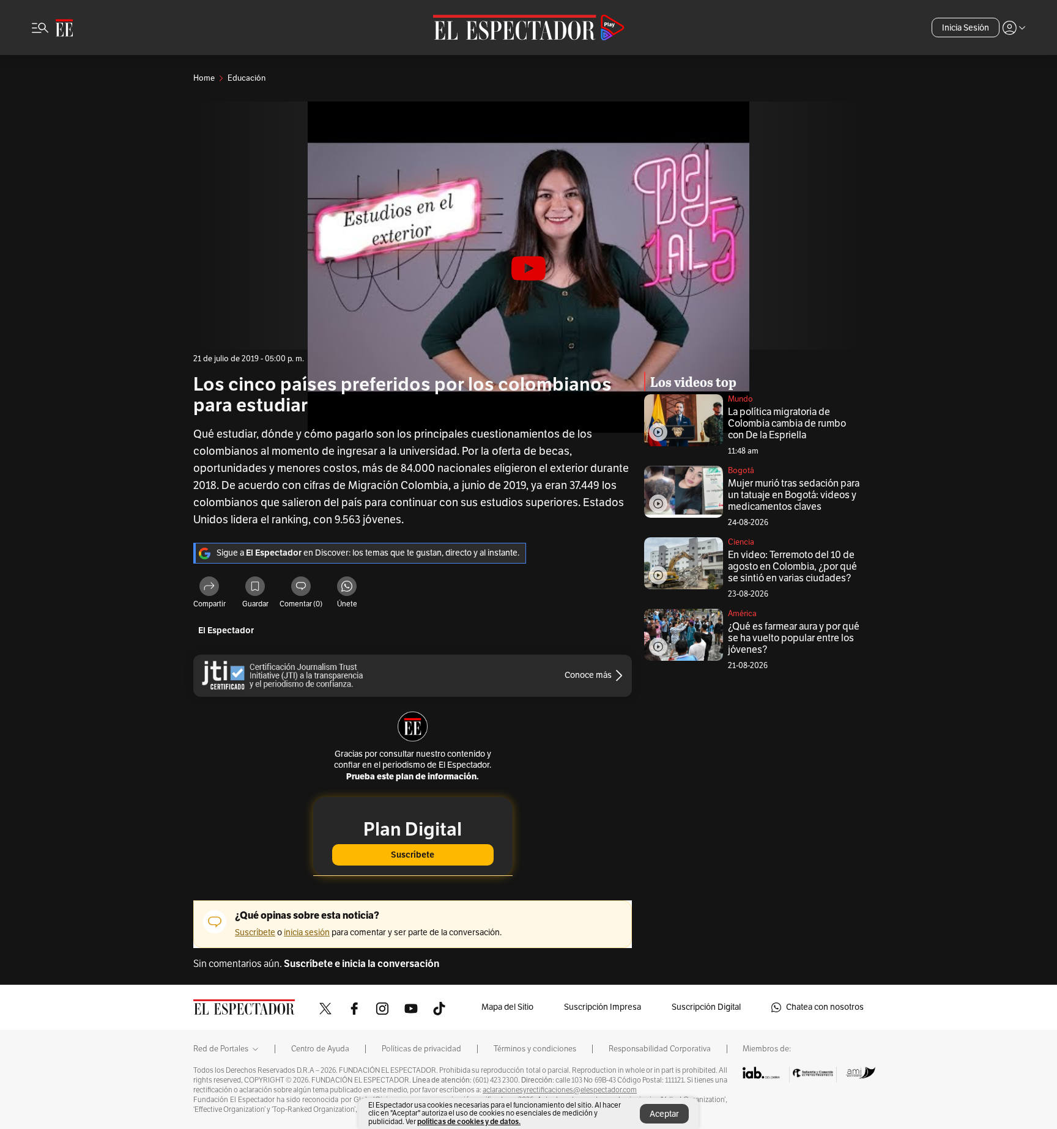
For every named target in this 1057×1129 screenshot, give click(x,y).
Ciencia (741, 542)
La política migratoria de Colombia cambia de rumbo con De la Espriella (787, 423)
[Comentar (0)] (301, 588)
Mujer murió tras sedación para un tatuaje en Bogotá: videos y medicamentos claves (793, 495)
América (742, 614)
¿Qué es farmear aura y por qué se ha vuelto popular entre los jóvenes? (793, 638)
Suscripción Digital (706, 1007)
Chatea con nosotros (825, 1007)
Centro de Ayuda (320, 1049)
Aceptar (664, 1114)
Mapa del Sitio (507, 1007)
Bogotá (741, 471)
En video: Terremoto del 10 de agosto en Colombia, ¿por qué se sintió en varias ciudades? (792, 566)
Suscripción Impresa (602, 1007)
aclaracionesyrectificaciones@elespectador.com (560, 1090)
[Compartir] (209, 588)
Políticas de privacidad (421, 1049)
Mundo (740, 399)
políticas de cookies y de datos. (469, 1121)
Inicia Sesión (965, 28)
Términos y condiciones (535, 1049)
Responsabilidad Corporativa (660, 1049)
